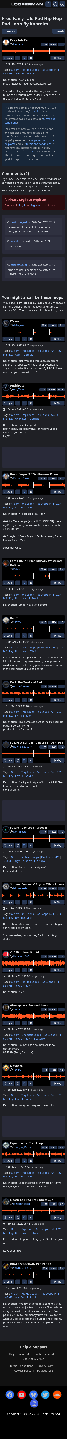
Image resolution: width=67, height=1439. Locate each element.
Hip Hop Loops (30, 70)
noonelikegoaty (22, 746)
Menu (10, 31)
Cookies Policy (22, 1370)
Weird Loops (28, 647)
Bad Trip (15, 618)
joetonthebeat (21, 1203)
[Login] (48, 4)
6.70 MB (7, 1038)
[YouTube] (21, 1394)
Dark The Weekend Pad (26, 682)
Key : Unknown (18, 418)
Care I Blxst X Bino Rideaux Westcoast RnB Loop (36, 563)
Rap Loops (27, 1229)
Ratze (16, 569)
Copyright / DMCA (33, 1358)
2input (17, 1009)
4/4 (57, 70)
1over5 (17, 1069)
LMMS (32, 651)
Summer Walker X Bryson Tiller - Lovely (37, 884)
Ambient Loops (30, 857)
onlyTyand (19, 389)
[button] (62, 4)
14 (62, 389)
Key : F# (13, 715)
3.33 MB (7, 73)
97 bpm (14, 70)
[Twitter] (45, 1394)
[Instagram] (34, 1403)
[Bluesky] (33, 1394)
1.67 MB (7, 1297)
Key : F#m (14, 776)
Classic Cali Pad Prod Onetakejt (31, 1200)
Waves (14, 321)
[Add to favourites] (24, 57)
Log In (22, 205)
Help (12, 1354)
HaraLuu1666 (21, 956)
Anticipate (17, 385)
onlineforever (21, 686)
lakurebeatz (20, 888)
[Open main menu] (5, 4)
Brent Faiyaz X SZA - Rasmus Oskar (34, 474)
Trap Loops (27, 351)
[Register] (55, 4)
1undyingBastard (23, 1147)
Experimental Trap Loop (26, 1143)
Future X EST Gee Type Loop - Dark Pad (36, 743)
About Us (24, 1354)
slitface (17, 622)
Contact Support (44, 1354)
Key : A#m (15, 354)
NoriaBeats (19, 831)
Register (35, 205)
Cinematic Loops (31, 1035)
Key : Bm (14, 917)
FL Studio (28, 354)
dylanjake (18, 325)
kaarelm (18, 44)
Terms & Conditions (21, 1366)
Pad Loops (47, 70)
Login (9, 57)
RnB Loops (27, 503)
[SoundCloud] (57, 1394)
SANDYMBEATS (22, 1268)
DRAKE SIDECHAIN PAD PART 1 (30, 1264)
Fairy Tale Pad (19, 40)
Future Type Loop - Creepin (28, 827)
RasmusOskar (21, 478)
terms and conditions (38, 144)
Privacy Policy (45, 1366)
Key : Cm (19, 73)
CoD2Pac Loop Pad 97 (24, 952)
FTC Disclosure (44, 1370)
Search (60, 31)
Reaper (30, 73)
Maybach (16, 1066)
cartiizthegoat (19, 222)
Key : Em (14, 1099)
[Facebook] (9, 1394)
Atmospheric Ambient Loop (29, 1005)
